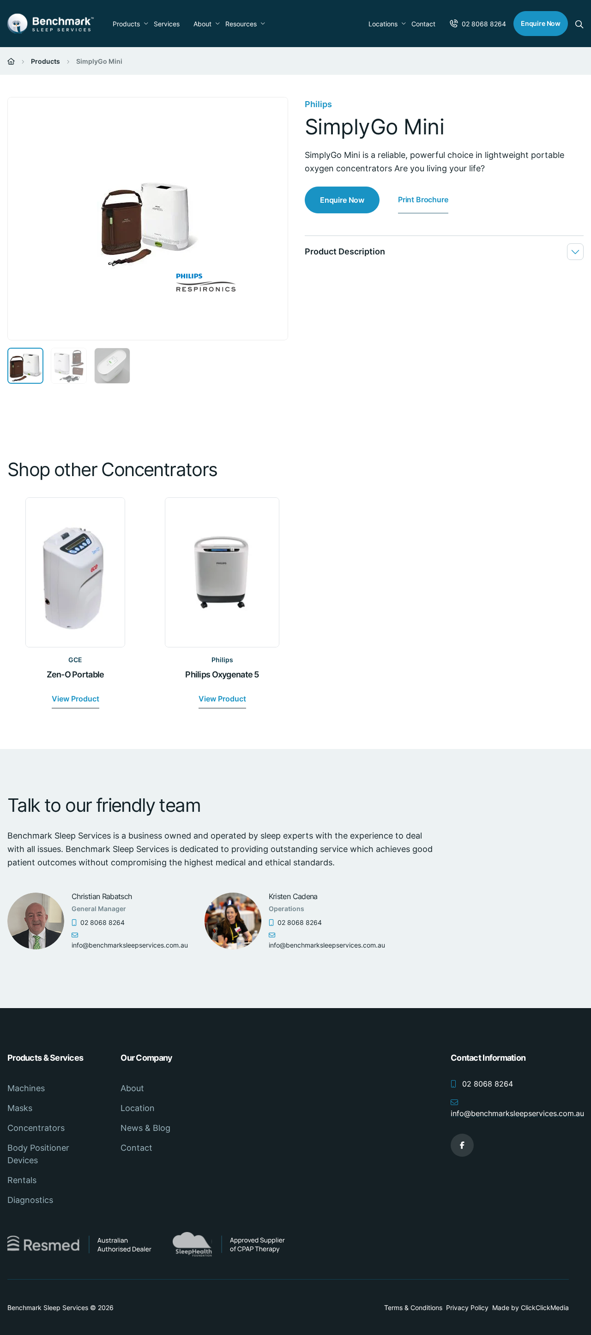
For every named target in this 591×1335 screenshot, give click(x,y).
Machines (26, 1088)
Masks (19, 1108)
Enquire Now (541, 23)
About (202, 24)
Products (126, 24)
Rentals (21, 1180)
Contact (423, 24)
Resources (241, 24)
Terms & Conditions (413, 1307)
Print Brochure (423, 199)
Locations (383, 24)
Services (167, 24)
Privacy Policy (467, 1307)
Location (138, 1108)
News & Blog (145, 1128)
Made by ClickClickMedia (530, 1307)
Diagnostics (30, 1200)
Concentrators (36, 1128)
